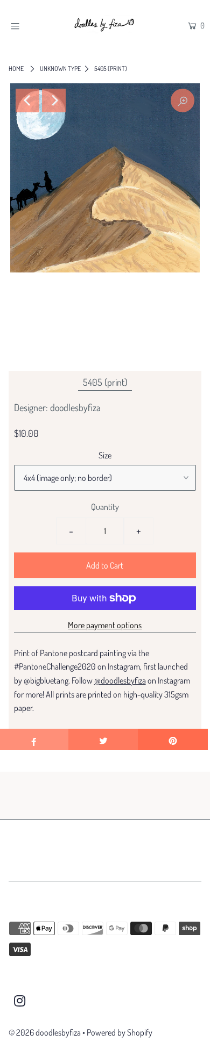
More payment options (105, 625)
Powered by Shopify (119, 1032)
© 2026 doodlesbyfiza (45, 1032)
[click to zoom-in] (182, 100)
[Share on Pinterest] (173, 739)
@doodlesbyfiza (120, 680)
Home (16, 68)
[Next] (54, 100)
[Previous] (27, 100)
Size (105, 455)
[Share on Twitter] (103, 739)
